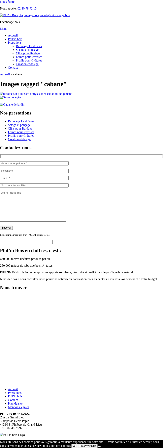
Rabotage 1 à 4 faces (29, 46)
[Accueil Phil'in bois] (35, 15)
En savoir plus (88, 445)
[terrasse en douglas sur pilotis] (36, 93)
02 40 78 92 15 (27, 8)
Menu (3, 28)
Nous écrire (7, 1)
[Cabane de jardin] (12, 104)
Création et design (27, 64)
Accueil (13, 35)
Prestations (14, 42)
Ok (74, 445)
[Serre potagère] (10, 97)
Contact (13, 67)
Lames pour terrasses (29, 57)
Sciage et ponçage (27, 49)
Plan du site (15, 403)
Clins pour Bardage (28, 53)
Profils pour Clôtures (29, 60)
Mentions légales (18, 407)
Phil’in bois (15, 39)
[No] (99, 446)
